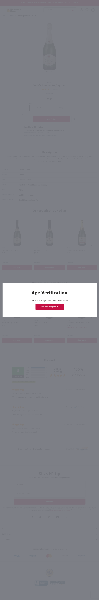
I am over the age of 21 (49, 306)
